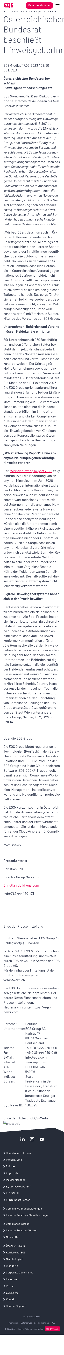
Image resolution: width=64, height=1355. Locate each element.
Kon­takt (11, 1299)
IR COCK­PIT (12, 1193)
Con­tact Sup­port (16, 1305)
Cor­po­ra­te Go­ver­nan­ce (19, 1272)
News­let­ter (13, 1237)
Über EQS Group (15, 1245)
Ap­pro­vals (12, 1173)
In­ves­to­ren (12, 1279)
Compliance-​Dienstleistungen (24, 1208)
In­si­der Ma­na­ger (15, 1179)
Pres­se (10, 1285)
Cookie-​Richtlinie (41, 1322)
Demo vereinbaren (39, 5)
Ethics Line (10, 1329)
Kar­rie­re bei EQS (15, 1252)
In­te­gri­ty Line (14, 1159)
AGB (53, 1322)
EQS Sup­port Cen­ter (18, 1199)
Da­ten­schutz (26, 1322)
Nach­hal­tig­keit (15, 1259)
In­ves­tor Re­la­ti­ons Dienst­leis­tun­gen (27, 1215)
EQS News (12, 1292)
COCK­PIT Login (52, 1329)
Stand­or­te (12, 1265)
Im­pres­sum (13, 1322)
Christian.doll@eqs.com (21, 885)
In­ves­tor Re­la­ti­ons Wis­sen (21, 1230)
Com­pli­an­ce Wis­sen (18, 1223)
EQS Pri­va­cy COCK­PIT (18, 1186)
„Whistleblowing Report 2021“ (30, 471)
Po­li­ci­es (10, 1166)
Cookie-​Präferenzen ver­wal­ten (30, 1329)
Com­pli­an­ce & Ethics (18, 1152)
